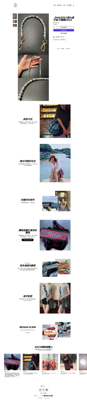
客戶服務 (69, 5)
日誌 (64, 5)
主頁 (54, 5)
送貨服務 (57, 36)
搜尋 (41, 393)
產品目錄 (59, 5)
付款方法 (62, 36)
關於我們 (45, 393)
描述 (54, 36)
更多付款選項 (64, 33)
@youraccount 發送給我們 (45, 349)
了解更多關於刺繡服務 (27, 239)
